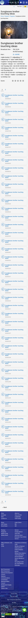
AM (15, 526)
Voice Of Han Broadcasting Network (2, 2)
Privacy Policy (14, 593)
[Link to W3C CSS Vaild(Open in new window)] (15, 614)
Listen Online (12, 2)
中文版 (9, 2)
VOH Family (18, 518)
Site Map (14, 602)
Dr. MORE (16, 54)
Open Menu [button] (26, 2)
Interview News (19, 535)
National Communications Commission (5, 578)
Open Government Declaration (14, 599)
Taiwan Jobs (4, 588)
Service (17, 530)
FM (15, 524)
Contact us (4, 518)
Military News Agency (20, 553)
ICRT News (4, 524)
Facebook (18, 2)
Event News (4, 526)
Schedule (3, 515)
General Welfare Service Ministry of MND (19, 558)
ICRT (2, 544)
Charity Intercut (18, 531)
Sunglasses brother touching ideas (14, 95)
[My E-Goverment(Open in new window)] (3, 615)
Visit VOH (17, 533)
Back (5, 507)
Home (2, 16)
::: (14, 6)
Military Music (4, 535)
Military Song (4, 533)
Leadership (17, 516)
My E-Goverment (5, 569)
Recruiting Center (19, 561)
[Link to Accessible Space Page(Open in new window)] (8, 614)
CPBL (2, 546)
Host (2, 516)
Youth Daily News (19, 554)
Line (20, 2)
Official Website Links (6, 542)
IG (23, 2)
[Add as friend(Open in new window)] (24, 610)
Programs (12, 16)
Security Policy (14, 596)
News (2, 522)
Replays (15, 2)
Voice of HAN (18, 515)
